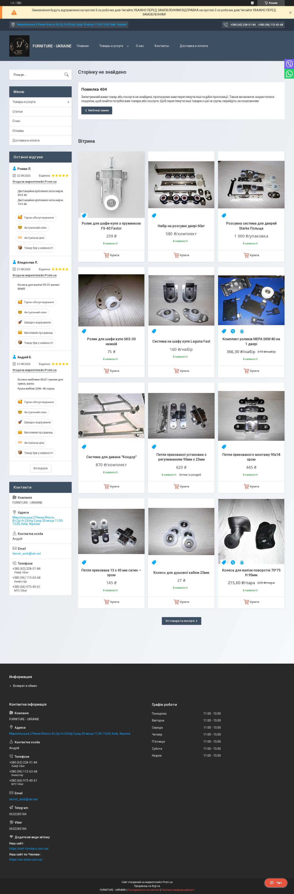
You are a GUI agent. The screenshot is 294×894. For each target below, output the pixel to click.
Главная (83, 46)
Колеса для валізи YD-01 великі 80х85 (38, 286)
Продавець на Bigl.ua (147, 886)
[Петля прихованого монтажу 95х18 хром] (251, 416)
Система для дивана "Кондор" (111, 457)
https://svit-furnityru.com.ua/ (29, 848)
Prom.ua (168, 882)
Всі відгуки (41, 468)
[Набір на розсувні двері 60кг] (181, 184)
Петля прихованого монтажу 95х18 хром (251, 457)
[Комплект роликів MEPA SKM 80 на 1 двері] (251, 300)
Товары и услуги (111, 46)
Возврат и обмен (25, 686)
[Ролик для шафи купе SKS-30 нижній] (111, 300)
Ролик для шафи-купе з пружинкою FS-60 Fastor (111, 225)
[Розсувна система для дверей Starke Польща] (251, 184)
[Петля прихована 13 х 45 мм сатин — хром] (111, 531)
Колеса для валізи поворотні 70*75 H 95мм (251, 572)
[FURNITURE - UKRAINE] (19, 46)
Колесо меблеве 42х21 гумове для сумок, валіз (40, 381)
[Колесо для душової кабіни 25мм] (181, 531)
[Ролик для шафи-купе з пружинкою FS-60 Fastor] (111, 184)
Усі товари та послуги (179, 620)
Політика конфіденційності (177, 889)
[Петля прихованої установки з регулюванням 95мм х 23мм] (181, 416)
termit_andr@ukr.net (26, 553)
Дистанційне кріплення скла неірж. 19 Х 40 (40, 202)
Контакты (162, 46)
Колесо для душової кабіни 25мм (181, 573)
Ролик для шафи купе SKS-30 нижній (111, 341)
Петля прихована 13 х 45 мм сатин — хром (111, 572)
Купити (114, 255)
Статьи (17, 111)
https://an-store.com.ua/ (26, 859)
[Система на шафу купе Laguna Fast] (181, 300)
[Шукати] (66, 75)
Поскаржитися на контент (143, 889)
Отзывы (18, 130)
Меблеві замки (98, 110)
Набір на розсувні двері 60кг (181, 226)
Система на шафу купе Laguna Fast (181, 341)
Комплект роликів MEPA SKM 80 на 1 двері (251, 341)
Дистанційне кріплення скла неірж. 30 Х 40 (40, 193)
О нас (140, 46)
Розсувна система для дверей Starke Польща (251, 225)
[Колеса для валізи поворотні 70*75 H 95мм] (251, 531)
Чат (279, 883)
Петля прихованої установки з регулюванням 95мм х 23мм (181, 457)
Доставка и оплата (194, 46)
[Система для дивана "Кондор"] (111, 416)
